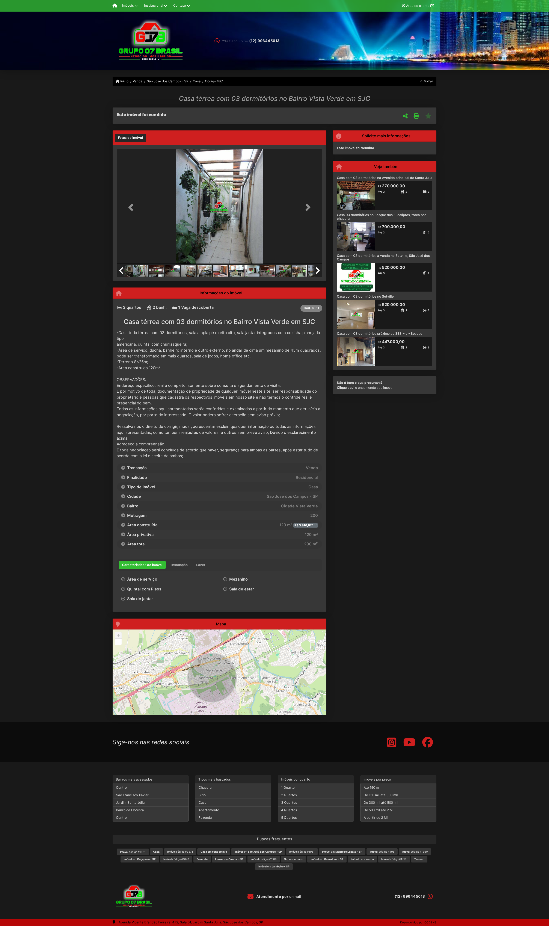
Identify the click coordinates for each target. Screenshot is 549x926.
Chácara (205, 787)
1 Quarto (288, 787)
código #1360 (415, 851)
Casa (197, 81)
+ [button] (118, 635)
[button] (132, 207)
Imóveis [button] (128, 5)
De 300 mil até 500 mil (381, 802)
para (362, 859)
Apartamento (209, 810)
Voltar (428, 81)
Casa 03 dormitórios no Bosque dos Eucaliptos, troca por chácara (381, 217)
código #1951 (302, 851)
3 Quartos (289, 802)
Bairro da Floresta (130, 810)
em (258, 851)
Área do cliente (417, 6)
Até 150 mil (372, 787)
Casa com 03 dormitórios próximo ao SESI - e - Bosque (379, 333)
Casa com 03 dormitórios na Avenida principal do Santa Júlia (384, 178)
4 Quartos (289, 810)
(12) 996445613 (264, 41)
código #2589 (264, 859)
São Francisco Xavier (132, 795)
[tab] (130, 138)
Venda (137, 81)
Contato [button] (179, 5)
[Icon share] (391, 742)
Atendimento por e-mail (278, 896)
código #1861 (133, 851)
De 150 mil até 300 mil (381, 795)
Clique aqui (345, 388)
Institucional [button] (153, 5)
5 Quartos (289, 818)
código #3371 (180, 851)
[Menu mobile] (115, 6)
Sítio (202, 795)
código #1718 (394, 859)
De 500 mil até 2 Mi (379, 810)
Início (123, 81)
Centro (121, 787)
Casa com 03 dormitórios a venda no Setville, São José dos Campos (383, 257)
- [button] (118, 642)
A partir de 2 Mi (376, 818)
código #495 (382, 851)
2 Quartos (289, 795)
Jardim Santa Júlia (130, 802)
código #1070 (176, 859)
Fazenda (205, 818)
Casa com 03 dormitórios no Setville (365, 296)
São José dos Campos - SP (167, 81)
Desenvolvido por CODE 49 (418, 922)
